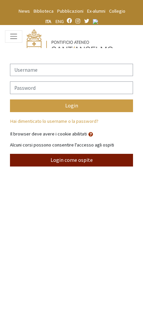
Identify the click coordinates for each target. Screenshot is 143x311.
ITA (49, 21)
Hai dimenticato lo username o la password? (54, 121)
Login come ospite (72, 160)
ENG (60, 21)
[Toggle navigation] (13, 36)
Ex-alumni (96, 11)
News (24, 11)
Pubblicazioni (70, 11)
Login (71, 105)
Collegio (117, 11)
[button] (92, 134)
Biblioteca (44, 11)
